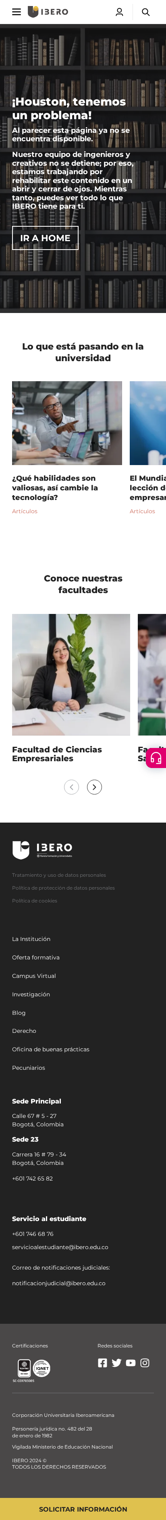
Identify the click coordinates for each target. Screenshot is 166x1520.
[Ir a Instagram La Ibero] (145, 1366)
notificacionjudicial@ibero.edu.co (59, 1283)
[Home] (48, 12)
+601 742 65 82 (32, 1178)
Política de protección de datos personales (63, 888)
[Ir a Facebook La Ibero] (103, 1366)
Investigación (31, 994)
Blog (19, 1012)
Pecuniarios (28, 1067)
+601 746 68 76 (33, 1234)
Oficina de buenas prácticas (50, 1049)
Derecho (24, 1031)
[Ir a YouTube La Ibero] (131, 1366)
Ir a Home (45, 238)
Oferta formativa (36, 957)
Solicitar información (83, 1509)
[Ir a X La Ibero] (117, 1366)
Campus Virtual (34, 975)
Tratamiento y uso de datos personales (59, 875)
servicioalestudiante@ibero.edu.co (60, 1247)
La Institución (31, 939)
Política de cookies (34, 901)
